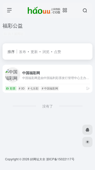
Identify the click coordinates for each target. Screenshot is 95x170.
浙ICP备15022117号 (60, 159)
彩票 (12, 88)
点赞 (57, 51)
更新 (34, 51)
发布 (22, 51)
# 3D (22, 88)
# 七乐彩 (33, 88)
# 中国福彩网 (50, 88)
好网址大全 (37, 159)
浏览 (45, 51)
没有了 (47, 106)
